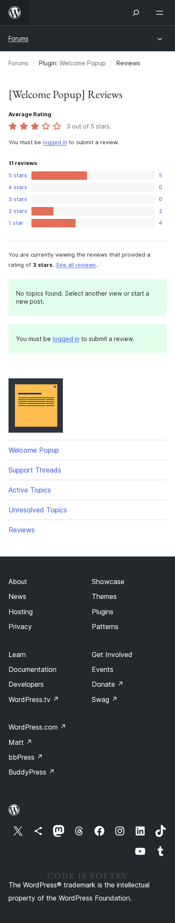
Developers (26, 684)
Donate (108, 684)
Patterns (105, 626)
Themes (104, 596)
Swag (105, 699)
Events (102, 669)
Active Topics (29, 490)
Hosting (20, 611)
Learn (17, 654)
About (17, 581)
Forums (18, 38)
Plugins (102, 611)
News (17, 596)
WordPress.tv (33, 699)
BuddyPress (31, 772)
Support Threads (34, 470)
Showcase (108, 581)
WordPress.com (37, 727)
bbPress (25, 757)
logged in (55, 142)
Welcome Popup (82, 63)
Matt (20, 742)
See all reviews (76, 265)
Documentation (32, 669)
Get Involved (112, 654)
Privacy (20, 626)
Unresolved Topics (37, 510)
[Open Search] (136, 12)
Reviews (21, 530)
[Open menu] (161, 12)
